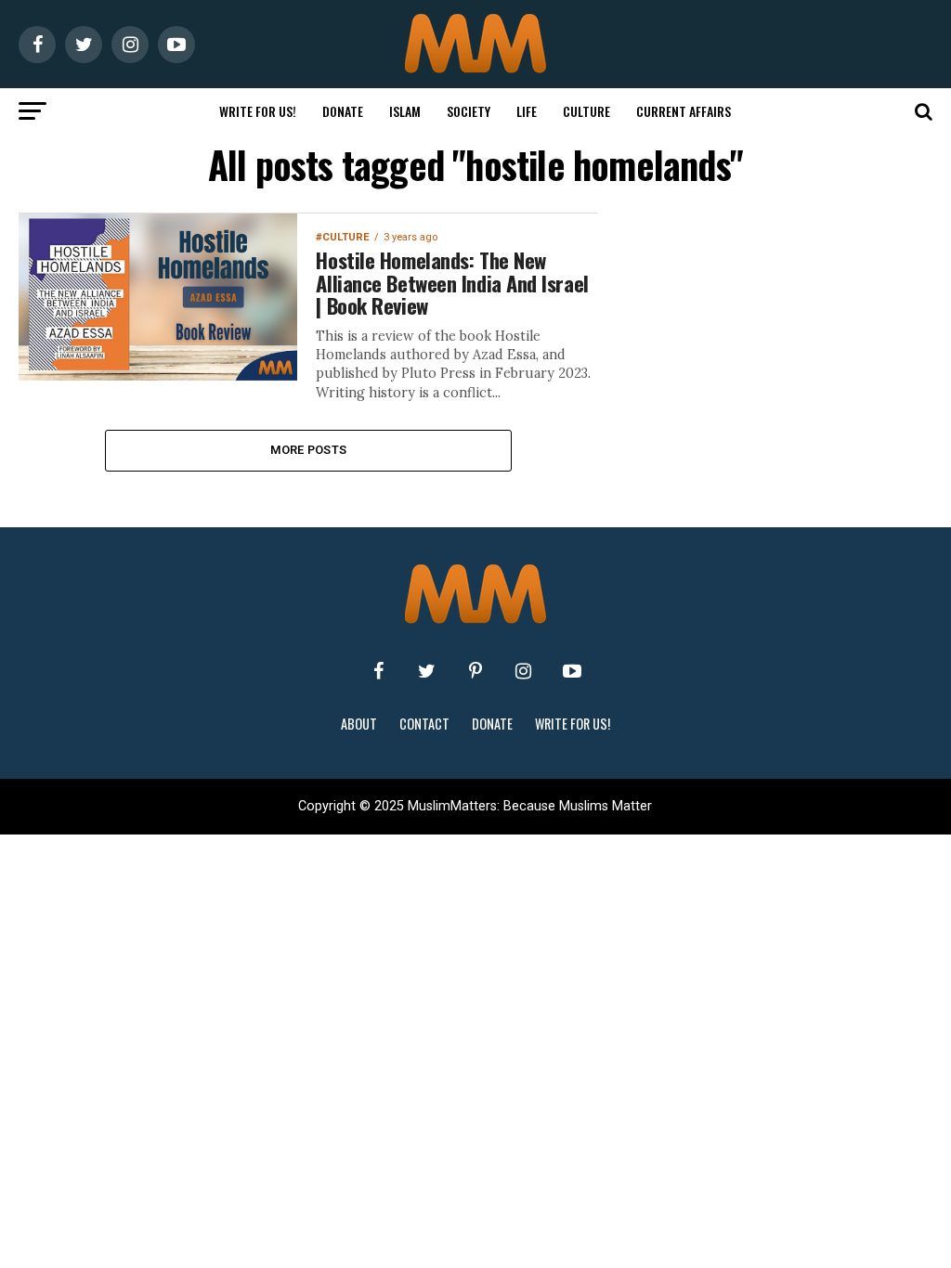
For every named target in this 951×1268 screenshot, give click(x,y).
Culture (586, 111)
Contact (424, 723)
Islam (405, 111)
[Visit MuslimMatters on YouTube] (572, 671)
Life (526, 111)
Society (468, 111)
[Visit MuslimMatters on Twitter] (427, 671)
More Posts (308, 450)
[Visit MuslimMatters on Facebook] (378, 671)
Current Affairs (683, 111)
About (359, 723)
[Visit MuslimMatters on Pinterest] (475, 671)
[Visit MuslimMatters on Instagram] (523, 671)
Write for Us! (257, 111)
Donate (342, 111)
